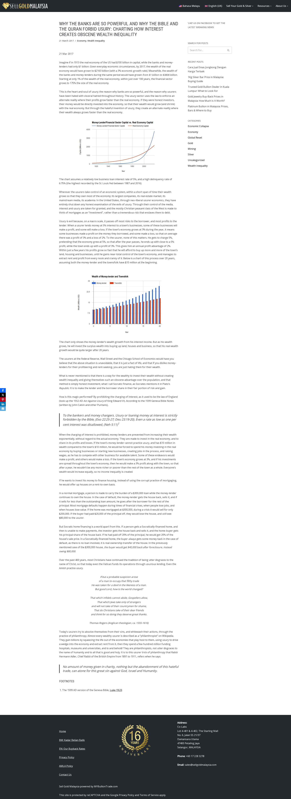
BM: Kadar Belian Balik (72, 740)
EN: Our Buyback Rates (72, 748)
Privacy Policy (66, 757)
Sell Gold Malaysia (69, 786)
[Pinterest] (3, 399)
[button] (252, 6)
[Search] (228, 50)
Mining (192, 148)
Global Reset (195, 137)
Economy (81, 40)
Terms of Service (149, 795)
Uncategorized (196, 160)
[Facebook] (3, 390)
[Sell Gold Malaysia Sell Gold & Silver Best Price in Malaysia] (25, 6)
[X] (3, 395)
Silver (191, 154)
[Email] (3, 408)
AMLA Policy (66, 766)
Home (62, 731)
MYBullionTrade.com (106, 786)
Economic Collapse (198, 126)
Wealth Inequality (96, 40)
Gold (190, 143)
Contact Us (65, 774)
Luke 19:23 (116, 690)
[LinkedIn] (3, 404)
